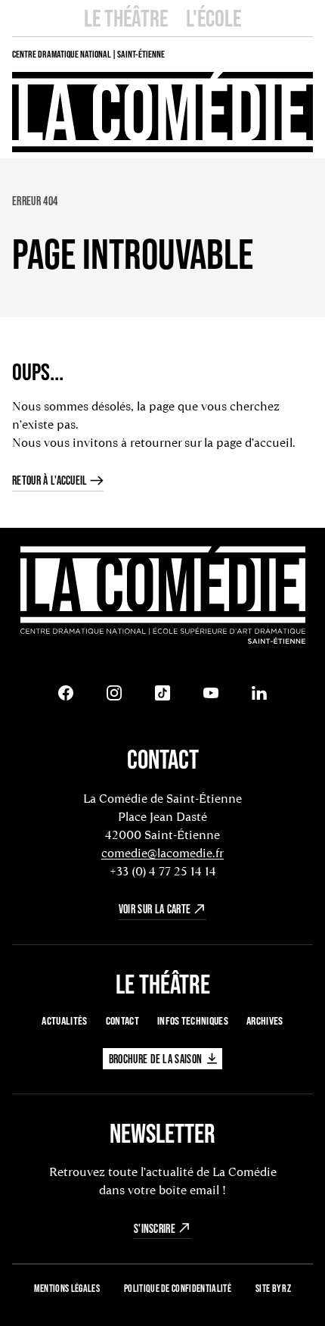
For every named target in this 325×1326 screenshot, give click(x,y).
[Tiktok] (162, 693)
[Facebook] (66, 693)
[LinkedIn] (259, 693)
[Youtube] (211, 693)
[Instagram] (114, 693)
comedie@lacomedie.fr (162, 853)
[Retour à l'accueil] (162, 596)
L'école (213, 18)
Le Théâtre (126, 18)
